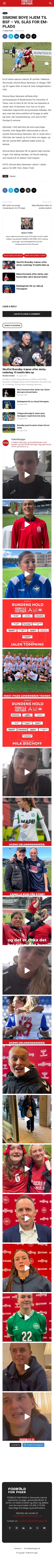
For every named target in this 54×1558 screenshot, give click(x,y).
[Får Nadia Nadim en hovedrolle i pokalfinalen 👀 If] (27, 574)
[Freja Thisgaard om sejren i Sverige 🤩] (27, 1317)
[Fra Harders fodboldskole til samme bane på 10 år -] (27, 1367)
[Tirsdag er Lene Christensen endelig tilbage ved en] (27, 1416)
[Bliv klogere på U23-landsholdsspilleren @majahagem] (27, 772)
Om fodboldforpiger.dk (32, 1548)
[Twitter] (10, 36)
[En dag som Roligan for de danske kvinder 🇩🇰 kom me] (27, 921)
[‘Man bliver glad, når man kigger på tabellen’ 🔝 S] (27, 1069)
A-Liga (11, 9)
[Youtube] (44, 1528)
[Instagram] (16, 1528)
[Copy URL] (33, 36)
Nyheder (13, 176)
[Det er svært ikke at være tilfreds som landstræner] (27, 1218)
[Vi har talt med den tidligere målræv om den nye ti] (27, 871)
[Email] (22, 36)
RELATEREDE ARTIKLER (13, 256)
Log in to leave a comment (27, 314)
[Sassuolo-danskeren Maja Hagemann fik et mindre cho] (27, 822)
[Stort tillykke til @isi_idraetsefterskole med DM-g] (27, 673)
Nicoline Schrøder (9, 376)
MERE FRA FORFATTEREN (35, 256)
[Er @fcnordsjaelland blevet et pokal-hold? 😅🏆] (27, 524)
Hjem (4, 9)
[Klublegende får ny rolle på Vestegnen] (9, 289)
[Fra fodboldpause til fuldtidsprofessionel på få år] (27, 1020)
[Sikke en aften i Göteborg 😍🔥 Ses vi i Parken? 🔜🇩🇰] (27, 1119)
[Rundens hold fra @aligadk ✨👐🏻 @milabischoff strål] (27, 722)
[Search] (50, 3)
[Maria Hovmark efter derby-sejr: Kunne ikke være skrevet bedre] (9, 277)
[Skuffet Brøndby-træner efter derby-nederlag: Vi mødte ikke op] (9, 265)
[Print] (28, 36)
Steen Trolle (9, 31)
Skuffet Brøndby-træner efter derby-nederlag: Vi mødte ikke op (25, 371)
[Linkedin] (16, 36)
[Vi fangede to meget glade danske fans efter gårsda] (27, 1169)
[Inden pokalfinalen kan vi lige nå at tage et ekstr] (27, 623)
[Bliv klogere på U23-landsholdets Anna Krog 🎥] (27, 970)
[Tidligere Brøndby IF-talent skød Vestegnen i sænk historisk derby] (9, 416)
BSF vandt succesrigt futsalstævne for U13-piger (14, 206)
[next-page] (8, 298)
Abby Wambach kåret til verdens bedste (41, 206)
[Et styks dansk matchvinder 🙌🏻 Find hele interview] (27, 1268)
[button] (4, 3)
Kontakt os (18, 1548)
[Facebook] (5, 36)
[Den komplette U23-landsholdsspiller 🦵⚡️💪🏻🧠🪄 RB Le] (27, 475)
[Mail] (30, 1528)
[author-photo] (27, 229)
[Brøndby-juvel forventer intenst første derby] (9, 428)
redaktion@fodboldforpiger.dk (27, 1515)
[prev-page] (4, 298)
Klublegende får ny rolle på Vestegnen (33, 402)
